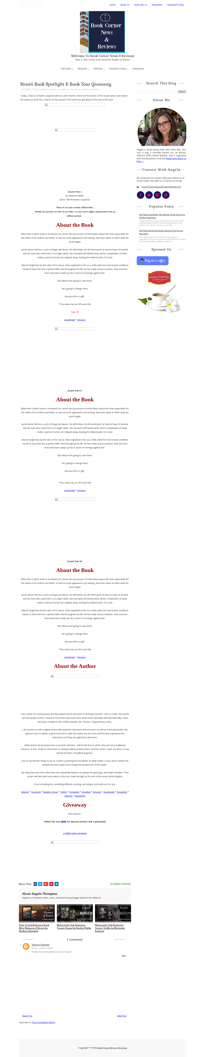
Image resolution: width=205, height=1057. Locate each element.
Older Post (121, 1016)
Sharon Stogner (41, 944)
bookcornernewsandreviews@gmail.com (161, 186)
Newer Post (27, 1016)
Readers (82, 68)
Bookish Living (117, 68)
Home (113, 4)
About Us (124, 4)
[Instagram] (35, 4)
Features (66, 68)
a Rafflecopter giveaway (75, 833)
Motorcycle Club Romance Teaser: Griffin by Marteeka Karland (110, 928)
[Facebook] (22, 4)
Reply (124, 956)
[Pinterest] (41, 4)
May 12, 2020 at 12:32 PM (43, 948)
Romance (95, 89)
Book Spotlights (41, 89)
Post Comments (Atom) (43, 1022)
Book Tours (55, 89)
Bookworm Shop (175, 4)
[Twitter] (28, 4)
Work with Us (140, 4)
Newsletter (157, 4)
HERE (63, 821)
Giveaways (138, 68)
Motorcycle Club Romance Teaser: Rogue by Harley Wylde (74, 927)
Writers (98, 68)
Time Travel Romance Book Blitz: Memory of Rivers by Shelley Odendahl (34, 928)
